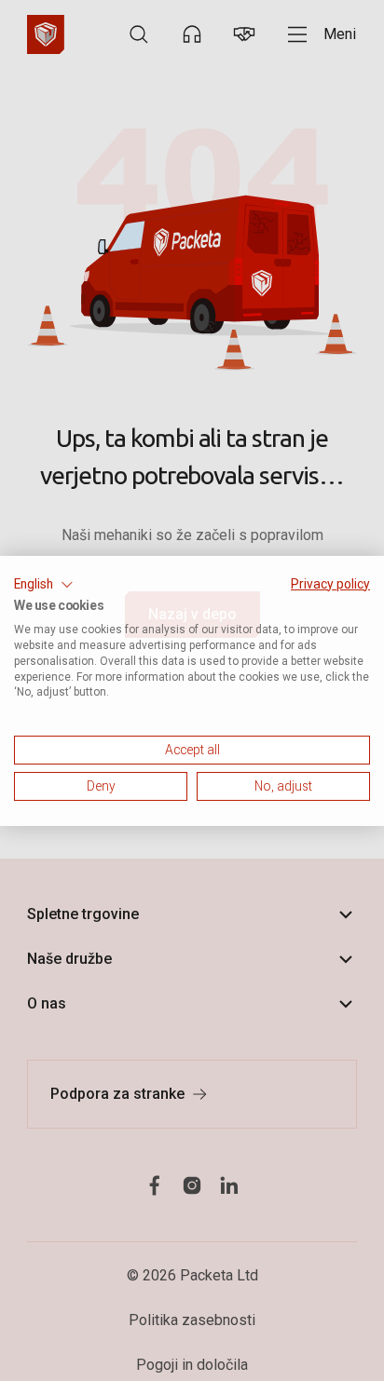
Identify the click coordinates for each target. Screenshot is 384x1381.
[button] (44, 584)
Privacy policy (330, 582)
